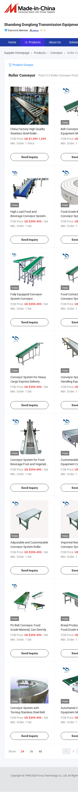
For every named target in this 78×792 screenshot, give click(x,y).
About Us (55, 42)
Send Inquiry (29, 157)
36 (31, 751)
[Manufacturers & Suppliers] (30, 8)
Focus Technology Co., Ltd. (52, 775)
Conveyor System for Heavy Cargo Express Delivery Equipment (28, 381)
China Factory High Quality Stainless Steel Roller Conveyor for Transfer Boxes (28, 133)
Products (35, 42)
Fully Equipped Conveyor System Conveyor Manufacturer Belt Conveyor (28, 298)
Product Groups (22, 65)
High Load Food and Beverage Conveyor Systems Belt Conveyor (28, 216)
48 (40, 751)
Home (12, 42)
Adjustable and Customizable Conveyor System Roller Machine (29, 546)
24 (22, 751)
